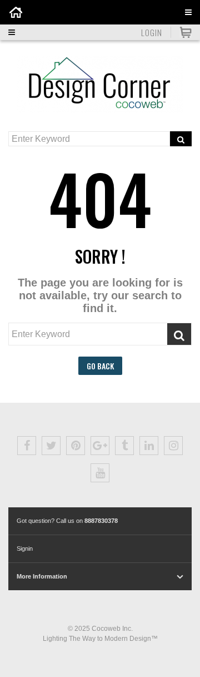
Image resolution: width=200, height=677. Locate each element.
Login (151, 32)
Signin (25, 548)
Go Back (100, 366)
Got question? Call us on (67, 520)
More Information (42, 576)
